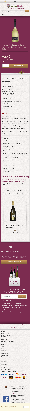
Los (26, 11)
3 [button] (16, 238)
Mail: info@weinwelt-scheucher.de (8, 341)
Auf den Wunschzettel (20, 69)
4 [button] (18, 238)
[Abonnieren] (22, 296)
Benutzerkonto (4, 355)
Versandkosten (11, 59)
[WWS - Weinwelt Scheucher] (15, 6)
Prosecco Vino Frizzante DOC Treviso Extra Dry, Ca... (15, 226)
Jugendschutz (4, 368)
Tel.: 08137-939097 (4, 343)
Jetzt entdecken (14, 262)
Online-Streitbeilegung (6, 369)
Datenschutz (4, 365)
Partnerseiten (4, 354)
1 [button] (12, 238)
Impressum (4, 361)
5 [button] (20, 238)
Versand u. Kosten (5, 352)
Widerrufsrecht (4, 366)
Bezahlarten (4, 350)
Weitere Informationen (10, 409)
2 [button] (14, 238)
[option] (15, 219)
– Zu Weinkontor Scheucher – (17, 394)
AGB (2, 363)
